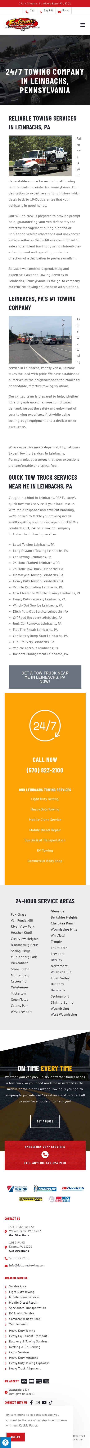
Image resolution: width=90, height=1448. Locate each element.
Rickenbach (19, 963)
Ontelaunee (20, 987)
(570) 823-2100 (45, 770)
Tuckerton (18, 993)
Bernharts (58, 990)
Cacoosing (19, 981)
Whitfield (58, 935)
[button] (45, 1121)
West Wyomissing (64, 1014)
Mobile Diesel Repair (45, 830)
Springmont (60, 996)
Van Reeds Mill (22, 920)
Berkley (56, 960)
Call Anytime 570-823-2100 (45, 1163)
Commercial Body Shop (45, 861)
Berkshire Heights (64, 917)
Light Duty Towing (45, 799)
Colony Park (20, 1005)
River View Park (23, 926)
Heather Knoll (21, 932)
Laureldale (59, 948)
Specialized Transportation (45, 840)
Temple (56, 941)
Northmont (59, 966)
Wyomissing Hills (64, 929)
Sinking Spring (62, 1002)
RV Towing (45, 850)
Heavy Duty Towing (45, 809)
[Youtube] (44, 1403)
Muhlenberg (20, 975)
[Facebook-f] (32, 1403)
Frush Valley (60, 978)
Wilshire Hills (61, 972)
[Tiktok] (51, 1403)
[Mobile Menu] (83, 25)
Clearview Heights (25, 938)
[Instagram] (38, 1403)
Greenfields (19, 999)
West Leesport (21, 1012)
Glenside (57, 911)
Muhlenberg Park (24, 957)
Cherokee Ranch (63, 923)
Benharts (57, 984)
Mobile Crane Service (45, 819)
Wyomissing (60, 1008)
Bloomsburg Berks (25, 945)
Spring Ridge (21, 951)
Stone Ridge (20, 969)
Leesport (57, 953)
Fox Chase (19, 914)
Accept (16, 1437)
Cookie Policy (28, 1425)
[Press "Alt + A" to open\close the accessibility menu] (5, 1442)
